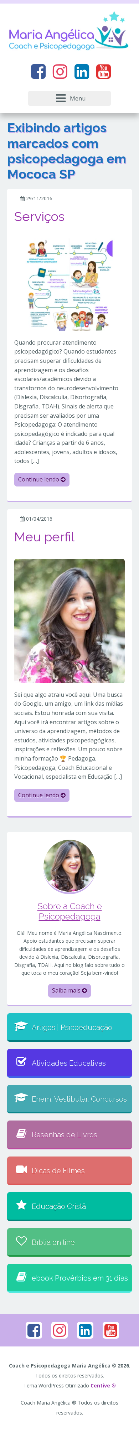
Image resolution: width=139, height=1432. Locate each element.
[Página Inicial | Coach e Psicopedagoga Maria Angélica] (69, 32)
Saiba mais (67, 990)
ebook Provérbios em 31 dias (80, 1278)
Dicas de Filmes (58, 1170)
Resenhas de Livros (64, 1134)
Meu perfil (44, 536)
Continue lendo (39, 479)
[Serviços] (69, 284)
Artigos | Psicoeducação (72, 1027)
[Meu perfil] (69, 620)
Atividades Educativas (69, 1063)
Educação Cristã (59, 1206)
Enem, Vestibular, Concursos (79, 1099)
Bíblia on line (53, 1242)
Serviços (39, 216)
